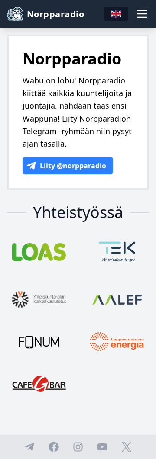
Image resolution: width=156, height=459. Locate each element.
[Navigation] (142, 14)
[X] (126, 447)
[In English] (116, 14)
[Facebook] (54, 447)
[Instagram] (78, 447)
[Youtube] (102, 447)
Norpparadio (55, 14)
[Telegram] (29, 447)
